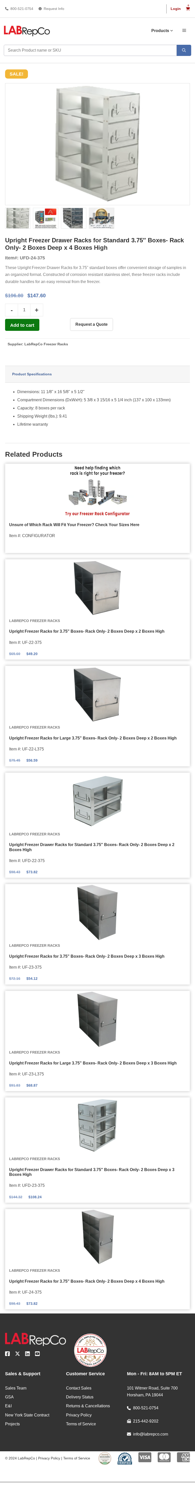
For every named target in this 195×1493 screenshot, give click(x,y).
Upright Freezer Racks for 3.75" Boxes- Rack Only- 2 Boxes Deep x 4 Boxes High (87, 1281)
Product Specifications (32, 374)
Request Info (54, 9)
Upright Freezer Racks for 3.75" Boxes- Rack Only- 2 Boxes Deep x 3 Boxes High (87, 956)
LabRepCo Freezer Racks (46, 344)
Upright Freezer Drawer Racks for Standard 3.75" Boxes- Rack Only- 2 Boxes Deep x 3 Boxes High (91, 1172)
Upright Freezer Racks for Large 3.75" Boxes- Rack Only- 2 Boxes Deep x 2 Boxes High (93, 738)
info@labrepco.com (150, 1434)
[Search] (184, 50)
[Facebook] (7, 1354)
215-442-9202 (145, 1421)
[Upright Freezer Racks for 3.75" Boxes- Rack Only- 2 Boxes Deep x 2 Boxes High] (97, 587)
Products (160, 30)
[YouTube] (37, 1354)
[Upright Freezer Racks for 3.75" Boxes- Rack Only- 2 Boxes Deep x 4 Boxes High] (97, 1237)
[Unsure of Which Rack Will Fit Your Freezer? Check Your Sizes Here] (97, 492)
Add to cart (22, 325)
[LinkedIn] (27, 1354)
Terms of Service (76, 1458)
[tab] (97, 374)
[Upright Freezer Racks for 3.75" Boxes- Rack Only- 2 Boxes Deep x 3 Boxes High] (97, 912)
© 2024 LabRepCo (20, 1458)
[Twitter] (17, 1354)
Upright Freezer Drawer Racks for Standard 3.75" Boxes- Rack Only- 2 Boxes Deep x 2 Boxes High (91, 847)
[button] (184, 30)
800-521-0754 (21, 9)
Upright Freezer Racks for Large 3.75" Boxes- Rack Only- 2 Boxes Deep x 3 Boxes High (93, 1063)
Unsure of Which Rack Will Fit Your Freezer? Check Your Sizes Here (74, 525)
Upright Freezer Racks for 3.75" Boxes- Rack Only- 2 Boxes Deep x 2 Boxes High (87, 631)
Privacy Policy (49, 1458)
